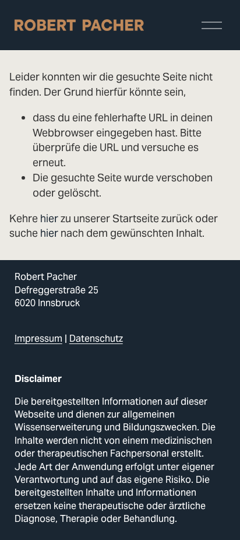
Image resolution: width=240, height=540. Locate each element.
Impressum (38, 338)
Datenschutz (96, 338)
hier (49, 218)
